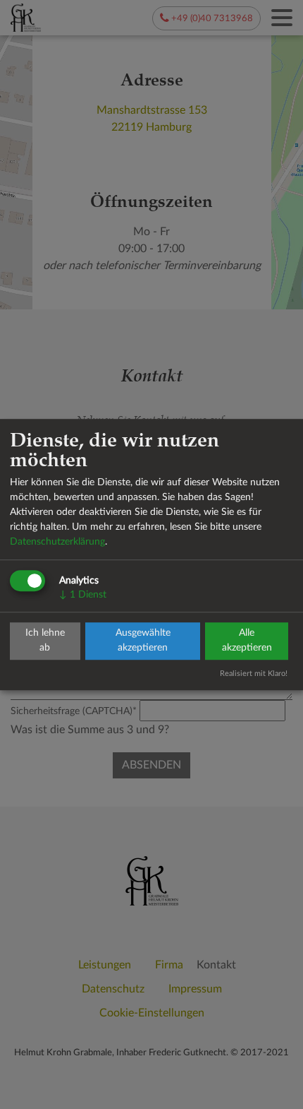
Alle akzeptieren (247, 641)
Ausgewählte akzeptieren (143, 641)
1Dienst (82, 595)
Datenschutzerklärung (57, 542)
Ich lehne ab (45, 641)
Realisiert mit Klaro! (253, 673)
